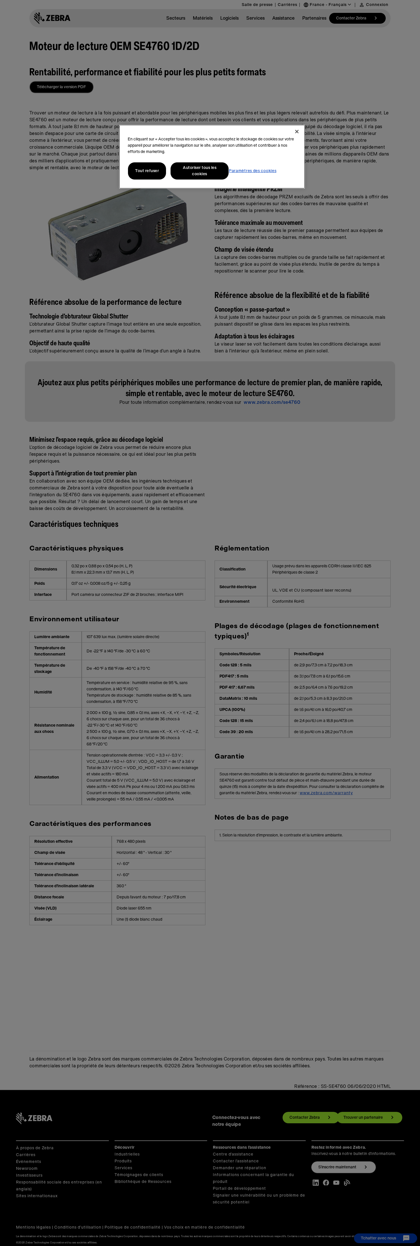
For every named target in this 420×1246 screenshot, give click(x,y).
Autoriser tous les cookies (199, 171)
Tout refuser (147, 171)
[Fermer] (297, 131)
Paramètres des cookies (252, 171)
